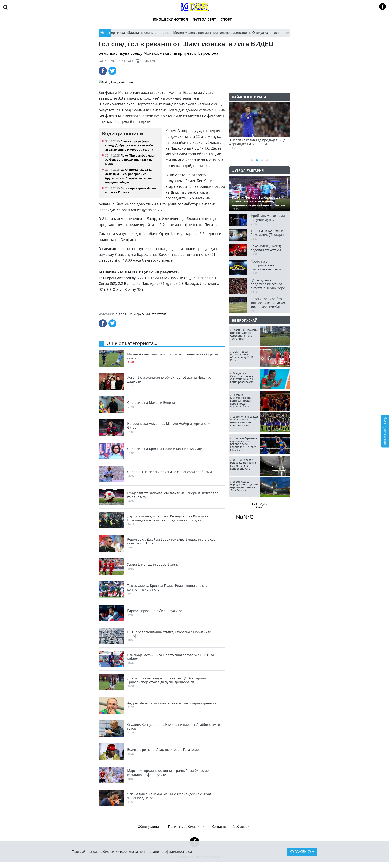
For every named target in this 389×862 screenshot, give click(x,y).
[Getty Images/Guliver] (194, 82)
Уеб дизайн (242, 826)
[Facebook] (103, 71)
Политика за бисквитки (186, 826)
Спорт (226, 19)
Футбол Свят (204, 19)
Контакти (219, 826)
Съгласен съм (302, 851)
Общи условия (149, 826)
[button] (5, 6)
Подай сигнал (385, 433)
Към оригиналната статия (148, 314)
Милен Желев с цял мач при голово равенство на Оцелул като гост (199, 32)
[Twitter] (112, 71)
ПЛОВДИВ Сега (259, 514)
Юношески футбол (170, 19)
